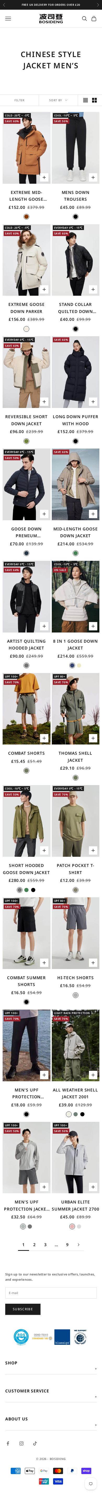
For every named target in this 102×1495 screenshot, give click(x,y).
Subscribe (23, 1309)
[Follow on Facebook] (7, 1443)
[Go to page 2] (78, 1245)
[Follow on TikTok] (35, 1443)
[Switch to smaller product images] (94, 100)
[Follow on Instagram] (21, 1443)
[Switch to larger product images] (85, 100)
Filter (19, 100)
